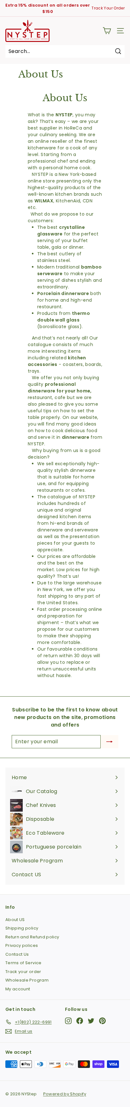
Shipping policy (21, 928)
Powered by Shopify (64, 1094)
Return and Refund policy (32, 937)
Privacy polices (21, 945)
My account (17, 989)
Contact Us (17, 954)
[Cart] (106, 30)
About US (15, 920)
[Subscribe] (109, 741)
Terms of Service (23, 963)
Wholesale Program (27, 980)
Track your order (23, 972)
